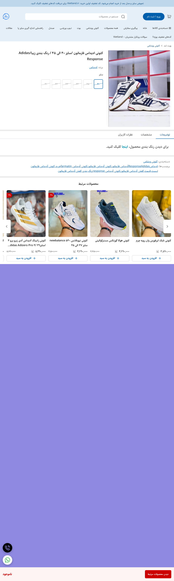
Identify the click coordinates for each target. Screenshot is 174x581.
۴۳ (66, 84)
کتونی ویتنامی (153, 45)
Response (134, 166)
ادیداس (93, 67)
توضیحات (165, 135)
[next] (7, 226)
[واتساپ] (7, 560)
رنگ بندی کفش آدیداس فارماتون (75, 171)
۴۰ (98, 84)
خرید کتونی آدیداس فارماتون (46, 166)
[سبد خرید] (169, 17)
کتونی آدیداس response (106, 171)
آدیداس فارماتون (119, 166)
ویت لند (167, 45)
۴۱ (46, 84)
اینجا (125, 146)
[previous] (167, 226)
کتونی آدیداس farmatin (74, 166)
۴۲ (56, 84)
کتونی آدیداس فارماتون (99, 166)
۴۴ (77, 84)
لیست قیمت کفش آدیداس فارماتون (139, 171)
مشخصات (146, 135)
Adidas (145, 166)
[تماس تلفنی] (7, 548)
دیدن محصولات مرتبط (158, 574)
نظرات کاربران (125, 135)
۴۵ (87, 84)
